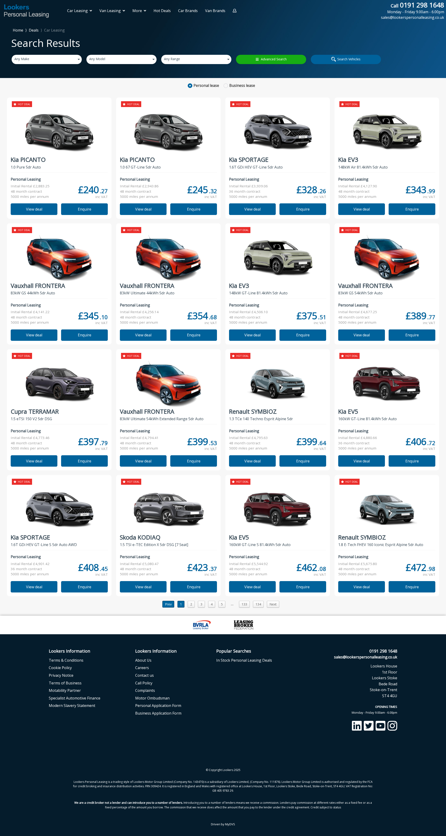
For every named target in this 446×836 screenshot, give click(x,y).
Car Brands (188, 10)
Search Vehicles (349, 59)
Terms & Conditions (66, 660)
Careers (142, 667)
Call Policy (143, 683)
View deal (34, 209)
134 (258, 604)
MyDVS (230, 824)
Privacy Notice (61, 675)
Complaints (145, 690)
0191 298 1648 (415, 8)
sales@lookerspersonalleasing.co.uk (365, 657)
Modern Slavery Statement (72, 705)
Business (242, 85)
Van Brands (215, 10)
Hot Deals (162, 10)
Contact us (144, 675)
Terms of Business (65, 683)
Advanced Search (274, 59)
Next (273, 604)
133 (244, 604)
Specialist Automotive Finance (74, 698)
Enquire (84, 209)
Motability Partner (65, 690)
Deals (34, 30)
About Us (143, 660)
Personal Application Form (158, 705)
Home (18, 29)
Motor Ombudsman (152, 698)
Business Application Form (158, 713)
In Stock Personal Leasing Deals (244, 660)
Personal (206, 85)
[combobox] (47, 59)
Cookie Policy (60, 667)
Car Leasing (54, 30)
